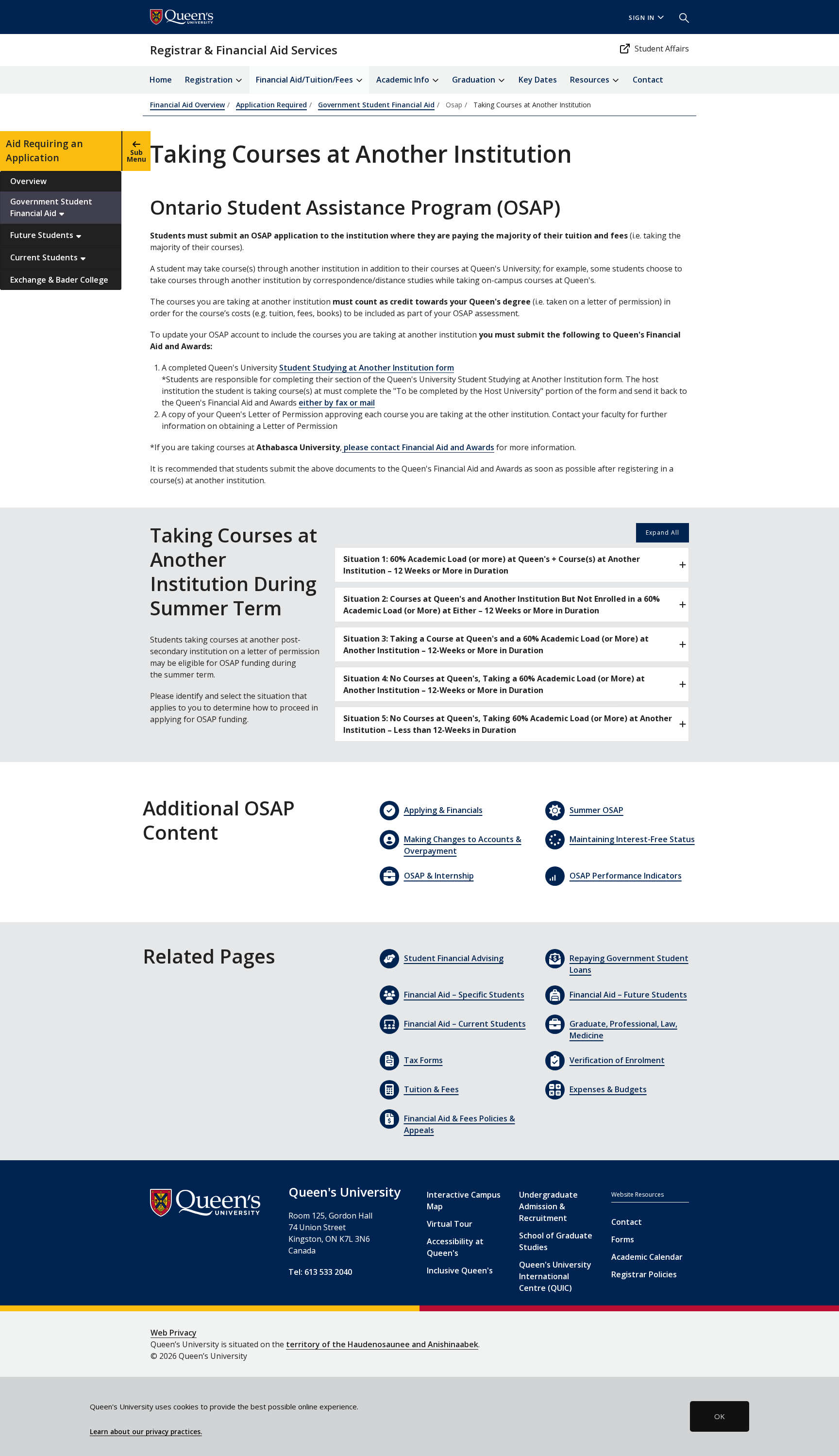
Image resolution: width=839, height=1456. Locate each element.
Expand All (662, 532)
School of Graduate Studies (555, 1241)
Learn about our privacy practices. (146, 1431)
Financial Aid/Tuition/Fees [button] (305, 79)
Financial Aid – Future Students (628, 994)
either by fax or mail (337, 402)
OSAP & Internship (439, 875)
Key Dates (538, 79)
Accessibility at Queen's (455, 1247)
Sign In (642, 18)
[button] (680, 17)
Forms (622, 1239)
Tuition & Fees (431, 1089)
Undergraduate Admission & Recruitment (548, 1206)
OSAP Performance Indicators (626, 875)
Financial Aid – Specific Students (464, 994)
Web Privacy (174, 1332)
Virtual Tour (449, 1224)
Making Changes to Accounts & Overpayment (462, 845)
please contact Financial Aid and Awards (418, 447)
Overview (28, 181)
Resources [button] (590, 79)
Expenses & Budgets (608, 1089)
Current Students (45, 257)
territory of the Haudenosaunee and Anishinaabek (382, 1344)
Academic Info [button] (403, 79)
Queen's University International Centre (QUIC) (555, 1276)
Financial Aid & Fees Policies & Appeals (459, 1124)
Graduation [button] (474, 79)
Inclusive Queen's (460, 1270)
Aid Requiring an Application (44, 150)
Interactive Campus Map (464, 1200)
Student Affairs (662, 48)
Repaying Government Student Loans (629, 964)
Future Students (42, 235)
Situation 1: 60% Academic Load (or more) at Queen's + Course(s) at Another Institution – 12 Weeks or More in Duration (491, 565)
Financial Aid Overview (187, 104)
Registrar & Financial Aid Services (243, 50)
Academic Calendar (647, 1257)
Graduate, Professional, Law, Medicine (623, 1029)
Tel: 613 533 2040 (320, 1272)
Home (161, 79)
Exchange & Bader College (59, 279)
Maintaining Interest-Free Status (632, 839)
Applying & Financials (443, 810)
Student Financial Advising (453, 958)
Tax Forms (423, 1060)
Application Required (271, 104)
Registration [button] (210, 79)
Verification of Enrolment (617, 1060)
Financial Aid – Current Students (465, 1023)
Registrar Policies (644, 1274)
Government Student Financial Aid (51, 207)
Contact (648, 79)
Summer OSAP (596, 810)
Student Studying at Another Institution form (366, 367)
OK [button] (719, 1416)
